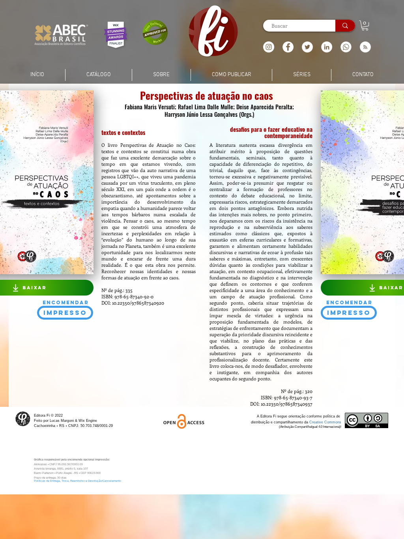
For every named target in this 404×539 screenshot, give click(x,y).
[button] (365, 46)
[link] (365, 25)
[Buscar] (345, 26)
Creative (316, 422)
